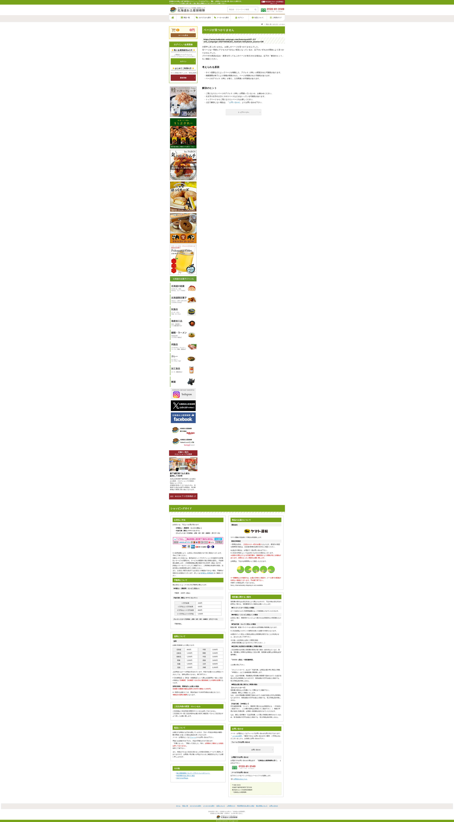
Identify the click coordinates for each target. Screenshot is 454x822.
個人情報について (261, 806)
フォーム (193, 737)
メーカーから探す (223, 17)
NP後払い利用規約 (207, 573)
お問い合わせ (234, 102)
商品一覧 (187, 17)
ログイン (241, 17)
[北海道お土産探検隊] (187, 11)
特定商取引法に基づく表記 (185, 775)
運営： (172, 496)
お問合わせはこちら (240, 779)
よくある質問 (237, 736)
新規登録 (183, 78)
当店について (259, 17)
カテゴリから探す (205, 17)
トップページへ (243, 112)
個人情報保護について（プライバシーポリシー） (193, 773)
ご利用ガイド (277, 17)
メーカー (282, 24)
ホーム (178, 806)
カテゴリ (275, 24)
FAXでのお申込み (182, 778)
